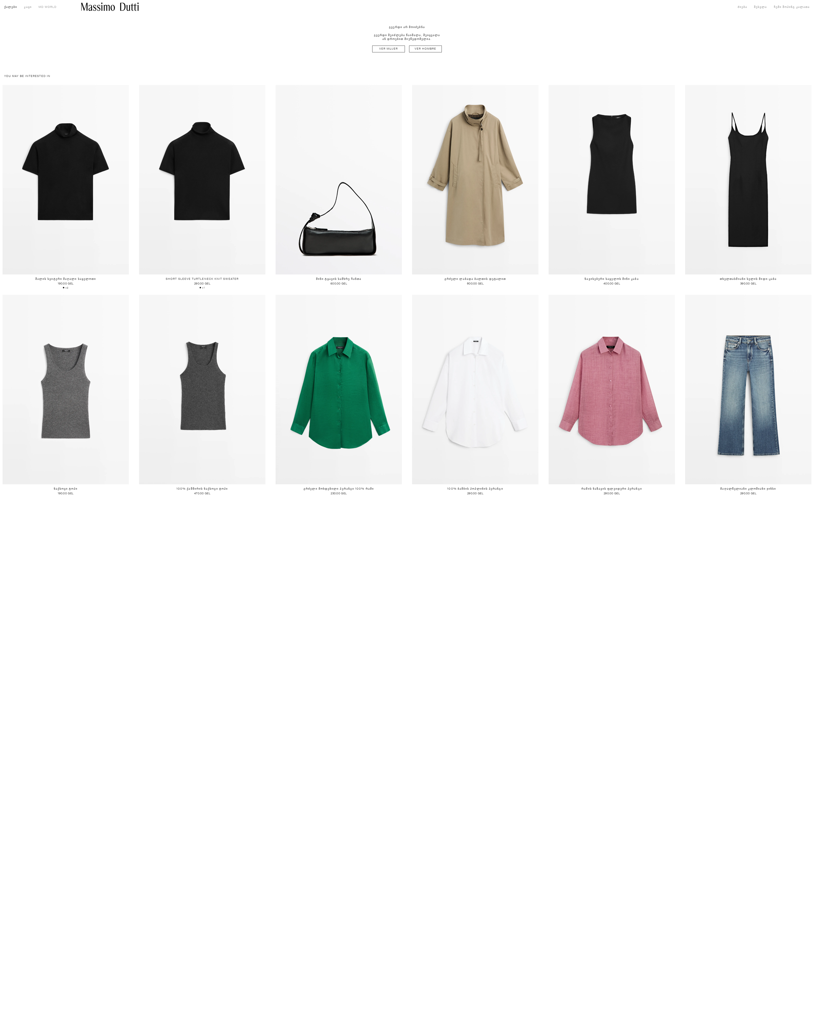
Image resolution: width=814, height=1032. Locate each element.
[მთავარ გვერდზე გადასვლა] (110, 6)
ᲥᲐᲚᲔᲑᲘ (10, 7)
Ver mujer (388, 48)
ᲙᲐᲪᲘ (28, 7)
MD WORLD (48, 7)
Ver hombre (425, 48)
